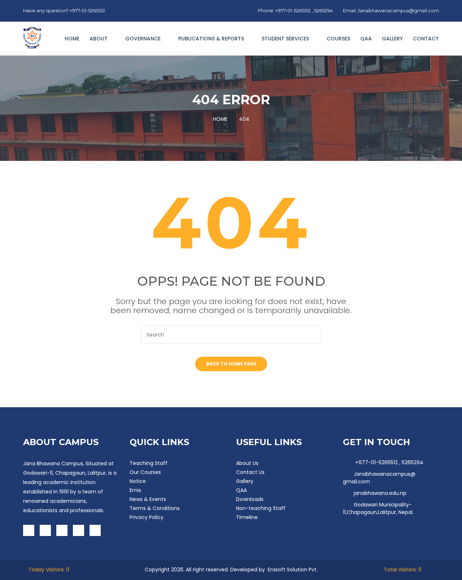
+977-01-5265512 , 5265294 (388, 462)
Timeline (247, 517)
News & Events (148, 499)
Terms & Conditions (155, 508)
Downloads (249, 499)
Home (72, 38)
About (99, 38)
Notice (138, 481)
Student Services (286, 38)
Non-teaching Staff (261, 508)
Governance (143, 38)
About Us (247, 463)
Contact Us (250, 472)
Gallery (392, 38)
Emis (135, 490)
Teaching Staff (148, 463)
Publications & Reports (211, 38)
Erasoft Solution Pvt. (293, 569)
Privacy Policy (147, 517)
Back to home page (231, 364)
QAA (366, 38)
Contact (426, 38)
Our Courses (145, 472)
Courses (338, 38)
